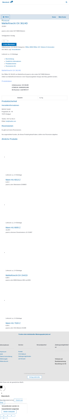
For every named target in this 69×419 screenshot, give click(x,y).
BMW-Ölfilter (33, 47)
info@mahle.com (11, 121)
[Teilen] (9, 415)
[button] (66, 2)
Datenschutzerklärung (6, 356)
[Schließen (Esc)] (13, 415)
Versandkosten (16, 49)
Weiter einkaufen (9, 411)
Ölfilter (27, 47)
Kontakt (20, 351)
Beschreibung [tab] (10, 59)
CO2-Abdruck (22, 354)
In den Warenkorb (9, 44)
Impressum (3, 351)
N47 (39, 47)
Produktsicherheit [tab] (11, 63)
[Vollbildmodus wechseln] (5, 415)
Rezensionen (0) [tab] (11, 66)
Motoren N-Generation (47, 47)
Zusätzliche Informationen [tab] (13, 61)
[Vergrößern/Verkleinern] (2, 415)
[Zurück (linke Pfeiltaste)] (2, 418)
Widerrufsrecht (4, 361)
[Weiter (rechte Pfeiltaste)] (5, 418)
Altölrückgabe (3, 359)
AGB (1, 354)
